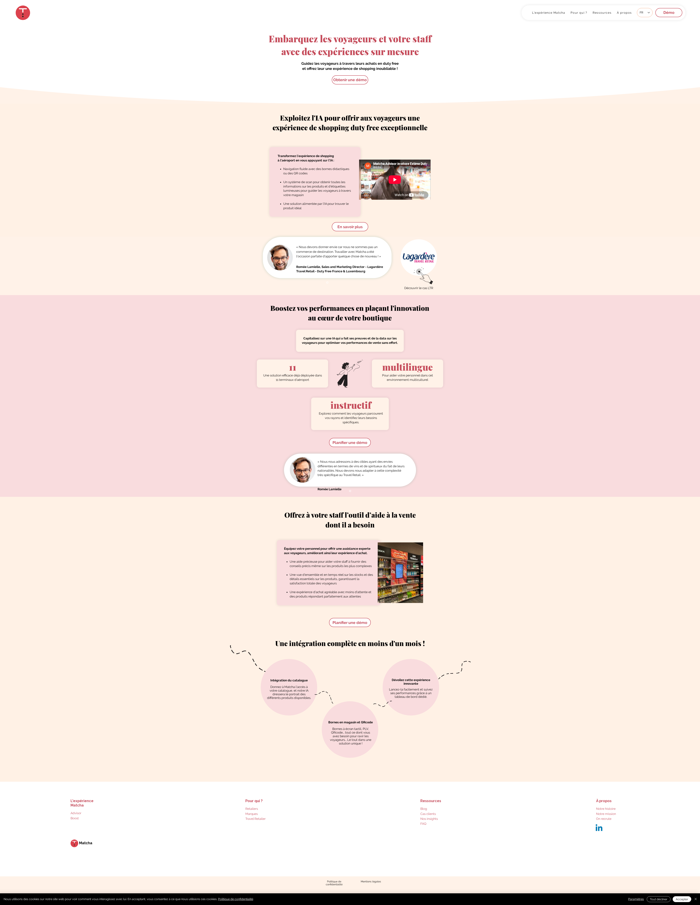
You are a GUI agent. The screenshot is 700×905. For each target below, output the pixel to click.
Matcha (85, 843)
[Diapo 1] (327, 283)
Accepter (682, 899)
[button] (602, 12)
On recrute (603, 819)
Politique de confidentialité (235, 899)
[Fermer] (695, 899)
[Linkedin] (599, 828)
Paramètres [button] (636, 899)
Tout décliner (658, 899)
